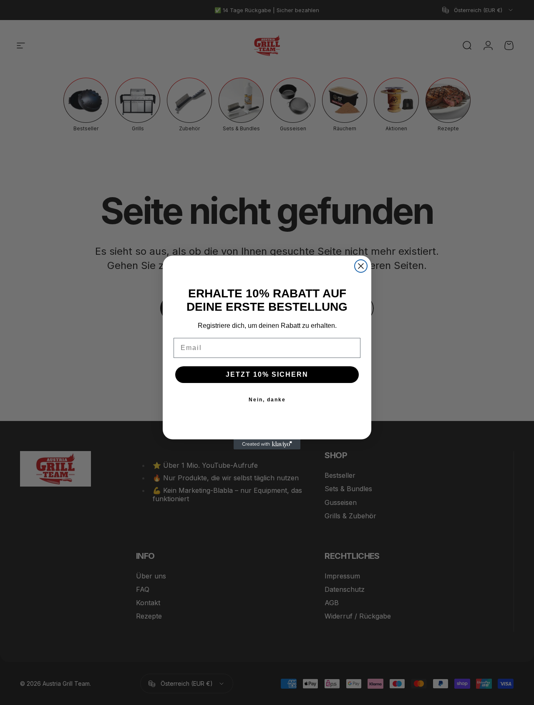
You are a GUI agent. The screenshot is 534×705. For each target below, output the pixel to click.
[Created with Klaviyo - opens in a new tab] (267, 444)
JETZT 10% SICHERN (267, 374)
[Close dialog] (361, 266)
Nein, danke (267, 400)
